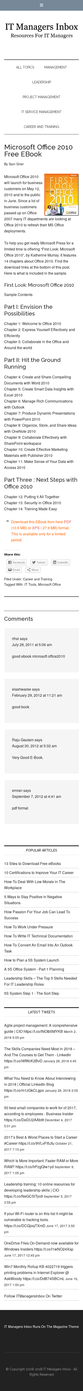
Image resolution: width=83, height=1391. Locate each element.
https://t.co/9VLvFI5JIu (36, 1143)
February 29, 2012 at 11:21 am (37, 695)
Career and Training (37, 579)
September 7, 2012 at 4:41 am (36, 796)
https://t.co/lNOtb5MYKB (43, 1031)
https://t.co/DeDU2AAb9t (24, 1119)
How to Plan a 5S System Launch (31, 960)
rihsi (15, 638)
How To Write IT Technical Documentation (38, 936)
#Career (11, 1143)
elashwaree (21, 689)
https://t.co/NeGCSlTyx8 (23, 1196)
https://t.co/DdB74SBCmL (44, 1278)
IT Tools (30, 584)
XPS (36, 527)
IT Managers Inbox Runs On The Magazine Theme (41, 1326)
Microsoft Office (49, 584)
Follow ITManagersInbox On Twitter (33, 1296)
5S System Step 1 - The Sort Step (31, 993)
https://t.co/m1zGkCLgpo (24, 1090)
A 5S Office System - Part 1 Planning (34, 969)
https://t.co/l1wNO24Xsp (53, 1249)
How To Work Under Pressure (28, 927)
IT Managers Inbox (41, 30)
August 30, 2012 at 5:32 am (34, 745)
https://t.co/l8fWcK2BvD (23, 1060)
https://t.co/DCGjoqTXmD (24, 1225)
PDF (67, 521)
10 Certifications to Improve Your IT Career (39, 872)
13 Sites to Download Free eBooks (32, 863)
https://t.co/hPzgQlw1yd (34, 1166)
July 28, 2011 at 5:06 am (32, 644)
